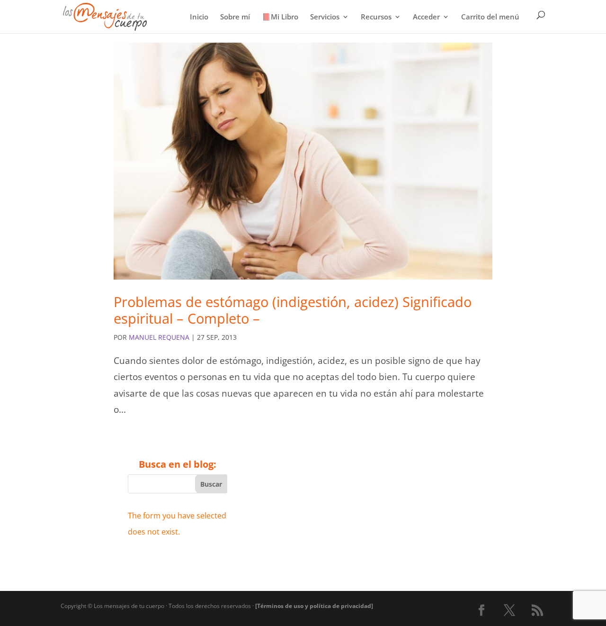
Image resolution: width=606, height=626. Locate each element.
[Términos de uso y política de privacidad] (314, 606)
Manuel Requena (159, 337)
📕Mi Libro (280, 17)
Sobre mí (235, 17)
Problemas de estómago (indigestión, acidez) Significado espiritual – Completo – (293, 310)
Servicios (324, 17)
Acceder (426, 17)
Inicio (199, 17)
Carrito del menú (490, 17)
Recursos (376, 17)
